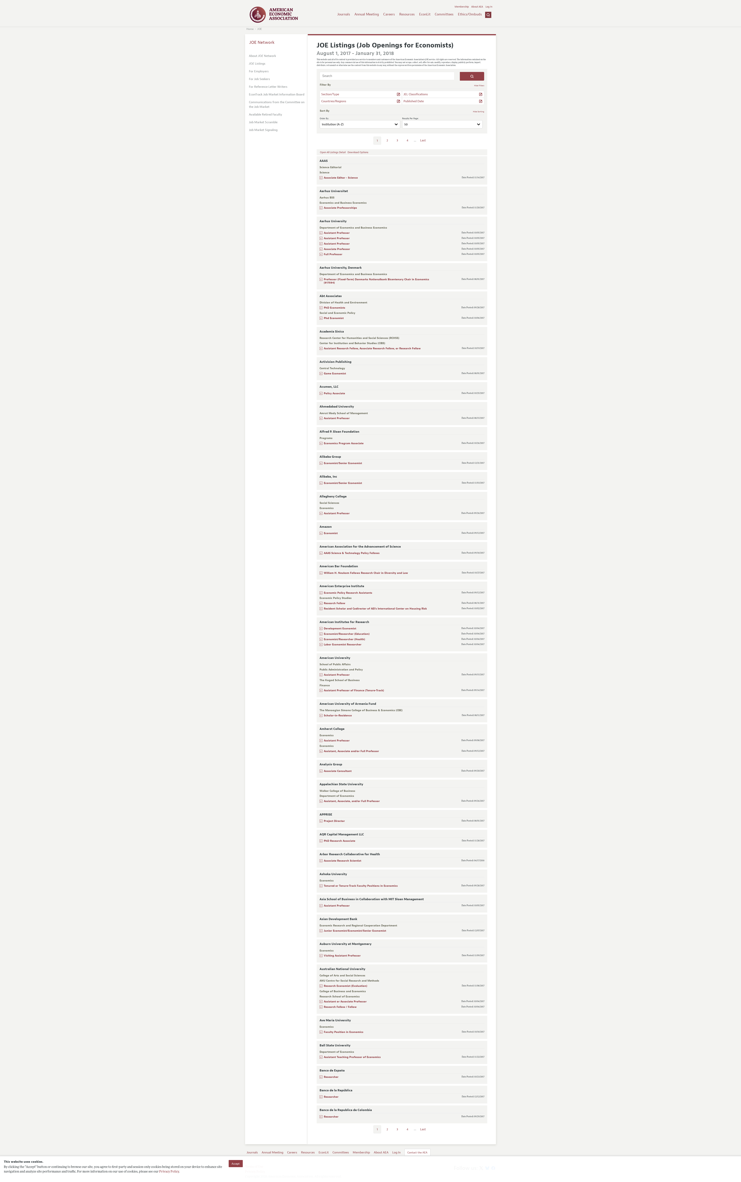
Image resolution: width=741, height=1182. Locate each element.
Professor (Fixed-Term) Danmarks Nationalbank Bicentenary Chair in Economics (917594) (376, 281)
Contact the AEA (417, 1152)
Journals (343, 14)
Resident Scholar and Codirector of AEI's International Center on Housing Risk (375, 608)
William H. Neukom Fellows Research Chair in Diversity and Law (366, 573)
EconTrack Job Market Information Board (276, 94)
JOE (259, 29)
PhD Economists (334, 307)
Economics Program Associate (344, 443)
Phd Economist (334, 318)
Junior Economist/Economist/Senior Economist (355, 930)
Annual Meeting (366, 14)
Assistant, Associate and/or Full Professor (351, 751)
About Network (262, 56)
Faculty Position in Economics (343, 1032)
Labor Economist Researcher (342, 644)
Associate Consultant (338, 771)
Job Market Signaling (263, 130)
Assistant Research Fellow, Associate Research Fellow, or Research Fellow (372, 348)
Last (423, 140)
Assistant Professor (337, 233)
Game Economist (335, 373)
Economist (331, 533)
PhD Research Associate (339, 841)
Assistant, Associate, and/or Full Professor (352, 801)
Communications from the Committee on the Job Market (277, 104)
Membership (462, 6)
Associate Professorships (340, 207)
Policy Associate (334, 393)
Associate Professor (337, 249)
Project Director (334, 821)
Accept (236, 1163)
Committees (444, 14)
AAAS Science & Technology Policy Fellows (352, 553)
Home (250, 29)
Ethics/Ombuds (470, 14)
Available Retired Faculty (265, 115)
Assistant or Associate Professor (345, 1001)
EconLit (425, 14)
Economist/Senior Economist (343, 463)
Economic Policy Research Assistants (348, 592)
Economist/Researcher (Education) (347, 634)
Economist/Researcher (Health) (344, 639)
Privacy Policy (169, 1171)
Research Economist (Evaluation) (345, 986)
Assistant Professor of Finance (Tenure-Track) (354, 690)
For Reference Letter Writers (268, 87)
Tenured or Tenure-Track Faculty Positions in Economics (361, 885)
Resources (407, 14)
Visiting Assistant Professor (342, 955)
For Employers (259, 71)
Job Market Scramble (263, 122)
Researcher (331, 1077)
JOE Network (262, 42)
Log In (489, 6)
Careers (389, 14)
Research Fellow (334, 603)
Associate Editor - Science (341, 177)
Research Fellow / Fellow (340, 1007)
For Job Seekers (259, 79)
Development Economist (340, 628)
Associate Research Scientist (342, 860)
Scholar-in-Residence (338, 715)
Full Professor (333, 254)
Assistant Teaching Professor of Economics (352, 1057)
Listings (257, 64)
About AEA (477, 6)
